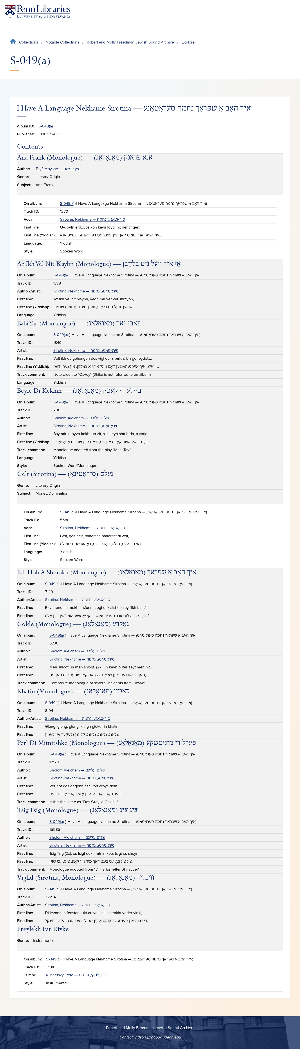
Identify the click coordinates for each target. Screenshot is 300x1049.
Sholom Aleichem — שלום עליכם (81, 418)
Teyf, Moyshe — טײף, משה (58, 168)
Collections (28, 42)
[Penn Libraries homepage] (37, 11)
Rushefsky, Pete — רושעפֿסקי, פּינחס (77, 975)
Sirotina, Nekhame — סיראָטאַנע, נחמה (92, 219)
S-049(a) (45, 126)
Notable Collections (62, 42)
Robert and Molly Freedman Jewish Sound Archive (130, 42)
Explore (188, 42)
